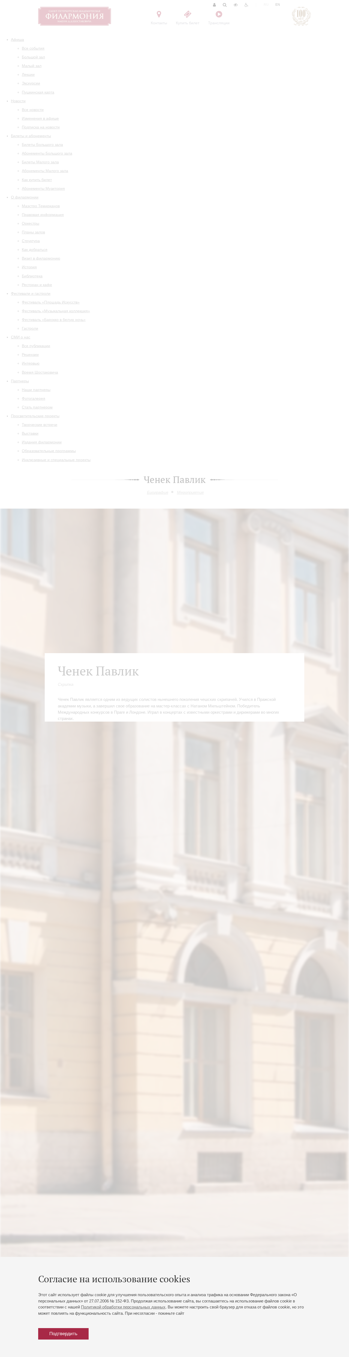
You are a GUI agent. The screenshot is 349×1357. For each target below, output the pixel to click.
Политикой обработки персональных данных (123, 1307)
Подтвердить (63, 1333)
